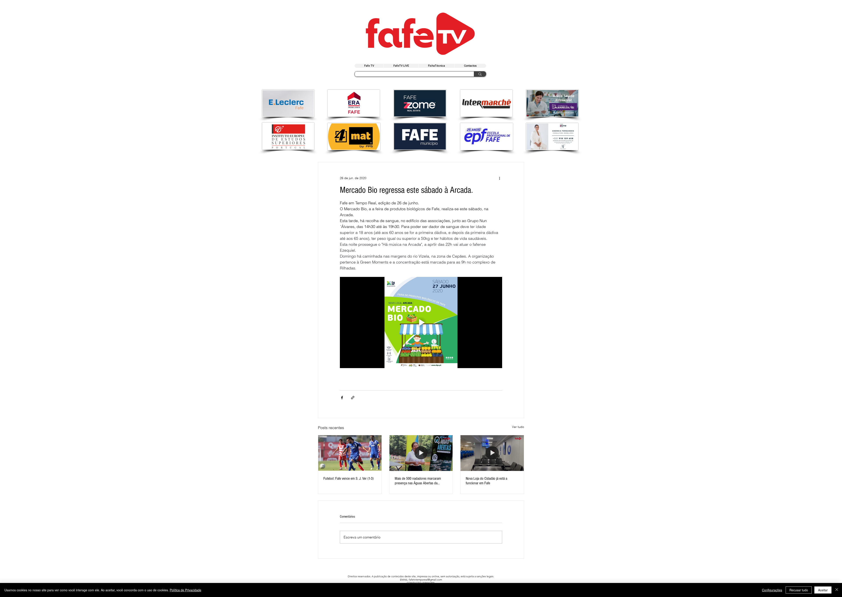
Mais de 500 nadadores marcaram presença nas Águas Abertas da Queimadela (418, 480)
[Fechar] (836, 589)
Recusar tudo (798, 590)
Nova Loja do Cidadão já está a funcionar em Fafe (486, 480)
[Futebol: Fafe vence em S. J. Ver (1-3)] (350, 453)
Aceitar (823, 590)
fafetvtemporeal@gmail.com (425, 579)
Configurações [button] (772, 590)
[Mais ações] (499, 178)
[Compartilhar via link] (353, 398)
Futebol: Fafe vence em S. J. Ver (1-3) (348, 478)
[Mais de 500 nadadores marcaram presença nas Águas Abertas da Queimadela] (421, 453)
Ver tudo (518, 427)
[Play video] (421, 322)
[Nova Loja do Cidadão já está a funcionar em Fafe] (492, 453)
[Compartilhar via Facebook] (342, 398)
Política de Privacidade (185, 590)
